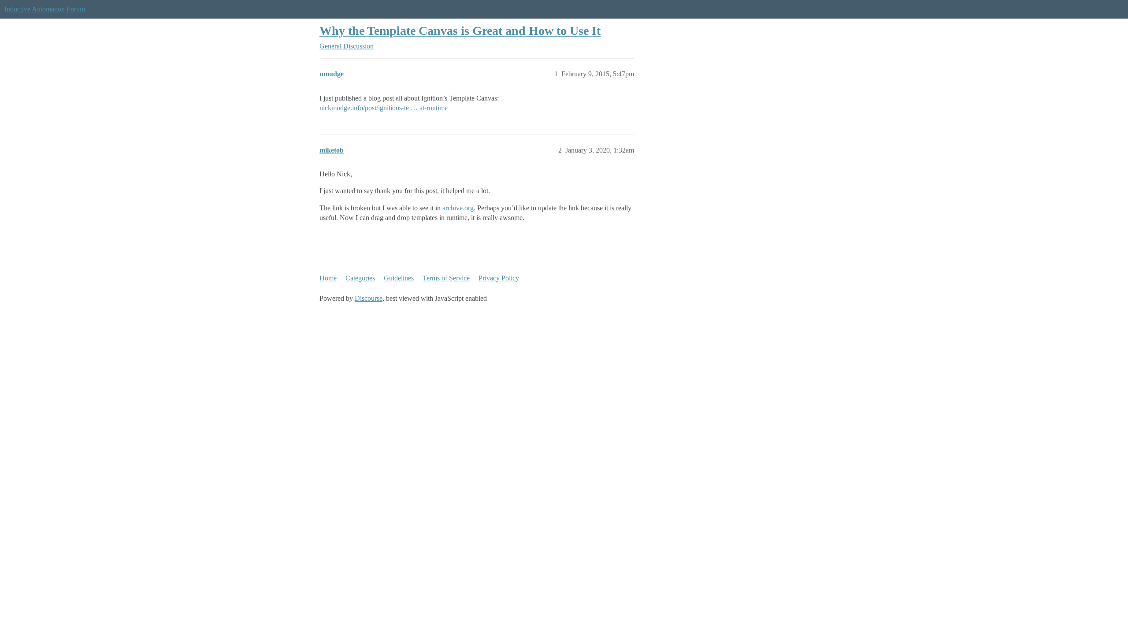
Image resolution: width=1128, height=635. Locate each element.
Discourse (368, 298)
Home (328, 278)
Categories (360, 278)
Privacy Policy (499, 278)
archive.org (458, 208)
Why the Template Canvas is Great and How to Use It (460, 30)
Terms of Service (446, 278)
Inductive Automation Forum (44, 9)
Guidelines (399, 278)
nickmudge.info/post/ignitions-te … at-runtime (383, 108)
